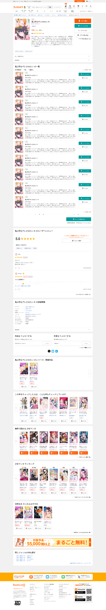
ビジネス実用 (65, 11)
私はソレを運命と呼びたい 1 (43, 412)
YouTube (32, 602)
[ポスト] (49, 351)
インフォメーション (48, 596)
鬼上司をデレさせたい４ (31, 117)
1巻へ (25, 70)
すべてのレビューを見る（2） (84, 294)
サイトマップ (62, 597)
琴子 (65, 487)
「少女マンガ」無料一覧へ (84, 457)
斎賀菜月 (22, 487)
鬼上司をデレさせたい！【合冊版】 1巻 (28, 523)
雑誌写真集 (72, 11)
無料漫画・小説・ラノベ (35, 587)
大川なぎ (32, 487)
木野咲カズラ (72, 487)
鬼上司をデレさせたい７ (31, 158)
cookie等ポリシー (63, 596)
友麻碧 (41, 487)
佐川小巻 (42, 450)
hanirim (81, 450)
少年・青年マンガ (23, 11)
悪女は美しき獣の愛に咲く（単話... (23, 485)
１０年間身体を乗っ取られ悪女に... (63, 485)
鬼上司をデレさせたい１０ (32, 199)
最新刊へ (31, 70)
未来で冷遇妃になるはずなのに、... (53, 413)
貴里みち (57, 415)
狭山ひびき (52, 415)
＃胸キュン (19, 248)
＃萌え (35, 248)
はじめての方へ (83, 11)
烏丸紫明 (26, 487)
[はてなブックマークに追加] (56, 352)
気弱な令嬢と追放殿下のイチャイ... (33, 413)
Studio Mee (52, 450)
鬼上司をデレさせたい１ (31, 75)
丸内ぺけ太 (26, 450)
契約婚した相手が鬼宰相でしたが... (33, 485)
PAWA (70, 450)
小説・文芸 (58, 11)
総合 (17, 11)
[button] (24, 386)
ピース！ (28, 312)
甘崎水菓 (61, 415)
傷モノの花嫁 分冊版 (43, 484)
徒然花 (77, 487)
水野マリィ (32, 415)
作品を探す (46, 587)
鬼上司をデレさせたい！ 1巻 (23, 378)
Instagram (32, 599)
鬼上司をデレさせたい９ (31, 185)
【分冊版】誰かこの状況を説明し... (73, 485)
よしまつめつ (52, 487)
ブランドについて (63, 587)
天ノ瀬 (31, 450)
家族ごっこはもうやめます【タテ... (83, 448)
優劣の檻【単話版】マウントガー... (63, 413)
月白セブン (36, 487)
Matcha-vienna (86, 450)
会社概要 (61, 586)
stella (19, 254)
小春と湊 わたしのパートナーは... (24, 412)
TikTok (31, 601)
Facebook (32, 604)
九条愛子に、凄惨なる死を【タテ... (53, 448)
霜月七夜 (81, 415)
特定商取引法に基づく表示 (65, 594)
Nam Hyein (62, 450)
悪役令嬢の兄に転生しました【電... (53, 485)
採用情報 (61, 589)
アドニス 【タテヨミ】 (63, 447)
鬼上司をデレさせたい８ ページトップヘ (80, 563)
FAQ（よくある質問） (49, 594)
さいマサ (57, 450)
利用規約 (61, 591)
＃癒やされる (27, 248)
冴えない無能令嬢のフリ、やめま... (83, 485)
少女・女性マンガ (30, 11)
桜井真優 (42, 415)
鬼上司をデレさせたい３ (31, 103)
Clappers (35, 450)
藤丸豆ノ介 (45, 487)
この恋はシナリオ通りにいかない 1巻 (47, 523)
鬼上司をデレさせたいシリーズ (33, 314)
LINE (31, 596)
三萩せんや (86, 415)
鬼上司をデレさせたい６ (31, 144)
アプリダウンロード (48, 589)
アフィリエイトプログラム (50, 601)
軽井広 (36, 415)
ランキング (32, 591)
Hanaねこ (20, 273)
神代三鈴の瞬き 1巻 (38, 522)
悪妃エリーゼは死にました (33, 447)
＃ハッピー (17, 286)
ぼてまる (61, 487)
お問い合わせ (47, 597)
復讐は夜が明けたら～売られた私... (73, 448)
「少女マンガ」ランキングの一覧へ (82, 497)
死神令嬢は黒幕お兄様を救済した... (43, 448)
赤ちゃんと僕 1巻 (73, 412)
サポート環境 (47, 592)
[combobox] (39, 7)
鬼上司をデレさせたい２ (31, 89)
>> (78, 214)
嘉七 (45, 450)
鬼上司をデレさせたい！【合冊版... (33, 379)
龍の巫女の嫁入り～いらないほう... (83, 413)
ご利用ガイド (90, 11)
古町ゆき (34, 26)
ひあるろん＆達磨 (24, 415)
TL (44, 11)
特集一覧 (32, 589)
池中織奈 (22, 450)
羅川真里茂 (71, 415)
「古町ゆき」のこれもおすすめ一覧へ (82, 532)
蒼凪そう (84, 487)
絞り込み (29, 7)
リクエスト (46, 599)
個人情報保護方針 (63, 592)
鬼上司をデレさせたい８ (31, 172)
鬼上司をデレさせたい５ (31, 130)
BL (37, 11)
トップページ (33, 586)
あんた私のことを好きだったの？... (23, 448)
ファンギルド (29, 310)
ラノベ (51, 11)
